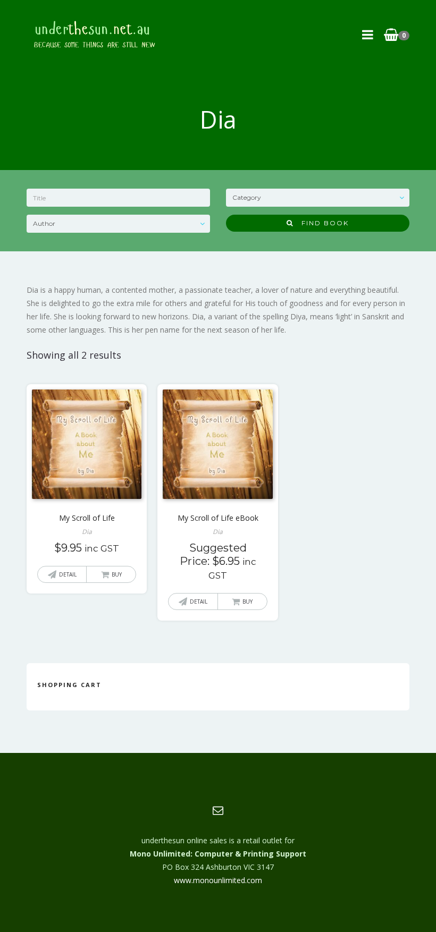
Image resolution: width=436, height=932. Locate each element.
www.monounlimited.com (218, 880)
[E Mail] (218, 810)
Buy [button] (117, 574)
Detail (68, 574)
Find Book (321, 223)
